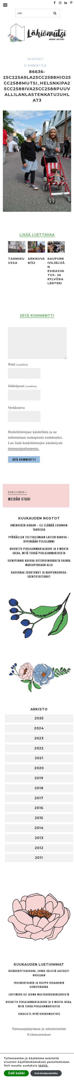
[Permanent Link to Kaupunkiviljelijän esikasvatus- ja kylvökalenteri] (56, 251)
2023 (39, 738)
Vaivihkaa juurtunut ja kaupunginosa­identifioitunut (39, 575)
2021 (39, 758)
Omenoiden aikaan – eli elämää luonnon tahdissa (39, 527)
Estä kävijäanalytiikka (46, 1073)
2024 (39, 728)
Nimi (18, 364)
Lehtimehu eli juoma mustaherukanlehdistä (39, 994)
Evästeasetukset (39, 1034)
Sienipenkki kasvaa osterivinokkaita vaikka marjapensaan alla (39, 563)
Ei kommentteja (35, 65)
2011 (39, 858)
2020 (39, 768)
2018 (39, 788)
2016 (39, 808)
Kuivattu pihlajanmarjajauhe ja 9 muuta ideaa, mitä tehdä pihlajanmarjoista (39, 551)
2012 (39, 848)
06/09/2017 (36, 59)
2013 (39, 838)
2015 (39, 818)
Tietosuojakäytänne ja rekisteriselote (39, 1029)
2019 (39, 778)
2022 (39, 748)
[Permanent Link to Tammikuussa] (16, 251)
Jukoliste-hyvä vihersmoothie (39, 1013)
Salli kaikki (16, 1073)
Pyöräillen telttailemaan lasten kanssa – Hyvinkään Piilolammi (38, 539)
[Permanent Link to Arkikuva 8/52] (36, 251)
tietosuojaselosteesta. (23, 448)
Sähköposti (22, 386)
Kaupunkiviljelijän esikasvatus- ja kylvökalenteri (56, 271)
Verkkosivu (16, 407)
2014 (39, 828)
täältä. (43, 1066)
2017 (39, 798)
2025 (39, 718)
